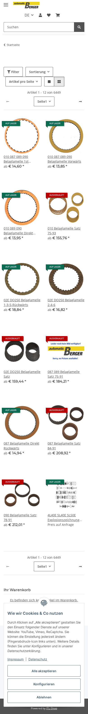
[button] (40, 15)
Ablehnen (44, 697)
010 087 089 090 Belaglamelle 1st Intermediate (16, 159)
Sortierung (37, 72)
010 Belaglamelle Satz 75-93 (64, 230)
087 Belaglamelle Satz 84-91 (64, 445)
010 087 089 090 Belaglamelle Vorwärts (64, 159)
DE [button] (27, 15)
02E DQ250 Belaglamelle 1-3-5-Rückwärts (22, 302)
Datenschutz (37, 659)
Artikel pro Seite (21, 81)
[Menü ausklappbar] (6, 3)
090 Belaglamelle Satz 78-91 (20, 517)
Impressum (15, 659)
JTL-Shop (51, 708)
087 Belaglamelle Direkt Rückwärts (21, 445)
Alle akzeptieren (44, 671)
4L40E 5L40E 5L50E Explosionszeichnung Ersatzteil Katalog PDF (64, 517)
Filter (14, 72)
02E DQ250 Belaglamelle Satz (22, 374)
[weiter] (80, 101)
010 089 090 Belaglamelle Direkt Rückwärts (18, 230)
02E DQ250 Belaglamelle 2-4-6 (66, 302)
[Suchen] (79, 27)
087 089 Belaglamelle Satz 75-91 (64, 374)
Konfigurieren (44, 684)
